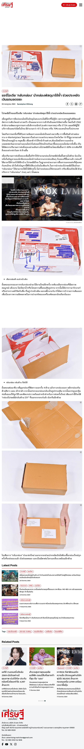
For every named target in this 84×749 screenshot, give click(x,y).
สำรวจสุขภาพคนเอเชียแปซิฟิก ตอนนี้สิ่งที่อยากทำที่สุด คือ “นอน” (41, 675)
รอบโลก (30, 571)
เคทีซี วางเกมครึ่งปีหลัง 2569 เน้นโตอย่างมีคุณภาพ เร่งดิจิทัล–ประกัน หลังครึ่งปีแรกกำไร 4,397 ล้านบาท (14, 678)
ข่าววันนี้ (5, 91)
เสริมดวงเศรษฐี (25, 600)
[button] (39, 700)
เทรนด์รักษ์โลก (38, 631)
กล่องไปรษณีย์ (12, 631)
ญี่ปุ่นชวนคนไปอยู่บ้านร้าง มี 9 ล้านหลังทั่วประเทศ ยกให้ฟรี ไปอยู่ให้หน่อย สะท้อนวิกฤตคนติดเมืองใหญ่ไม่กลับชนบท (49, 576)
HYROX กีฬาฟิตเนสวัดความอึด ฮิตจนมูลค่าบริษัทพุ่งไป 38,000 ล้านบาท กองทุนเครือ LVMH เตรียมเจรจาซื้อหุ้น (69, 678)
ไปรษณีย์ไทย (58, 631)
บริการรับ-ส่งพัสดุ (25, 631)
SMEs (31, 586)
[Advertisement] (43, 27)
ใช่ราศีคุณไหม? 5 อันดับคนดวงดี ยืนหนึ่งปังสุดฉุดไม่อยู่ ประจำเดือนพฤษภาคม (46, 617)
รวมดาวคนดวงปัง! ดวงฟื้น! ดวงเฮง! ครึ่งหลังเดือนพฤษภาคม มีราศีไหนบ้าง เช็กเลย (49, 603)
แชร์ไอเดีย (49, 631)
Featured (23, 586)
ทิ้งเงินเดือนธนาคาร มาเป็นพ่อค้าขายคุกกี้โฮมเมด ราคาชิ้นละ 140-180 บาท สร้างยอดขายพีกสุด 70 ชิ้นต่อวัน (50, 590)
